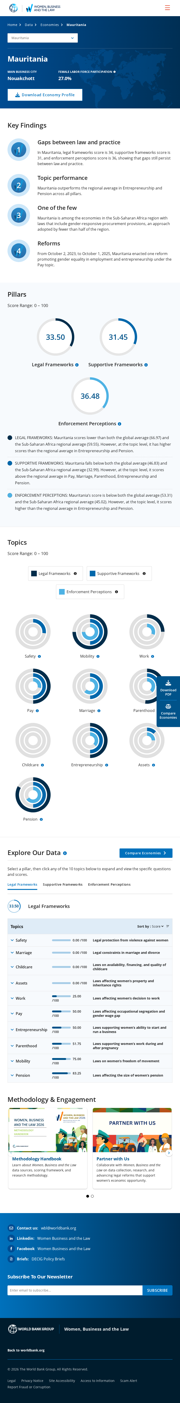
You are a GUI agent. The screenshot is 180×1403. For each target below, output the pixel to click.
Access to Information (98, 1380)
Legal (12, 1380)
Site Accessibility (62, 1380)
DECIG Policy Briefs (48, 1259)
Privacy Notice (32, 1380)
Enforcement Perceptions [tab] (109, 885)
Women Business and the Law (63, 1238)
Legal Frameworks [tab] (22, 885)
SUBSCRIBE (157, 1290)
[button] (43, 38)
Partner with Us (113, 1159)
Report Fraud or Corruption (29, 1387)
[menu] (167, 7)
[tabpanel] (90, 991)
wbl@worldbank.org (58, 1228)
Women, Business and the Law (96, 1329)
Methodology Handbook (36, 1159)
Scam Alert (128, 1380)
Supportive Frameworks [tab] (62, 885)
